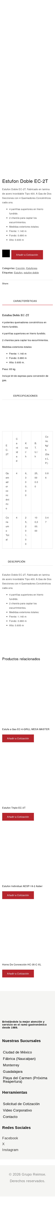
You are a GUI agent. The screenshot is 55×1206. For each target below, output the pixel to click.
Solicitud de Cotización (21, 1104)
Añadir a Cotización (27, 254)
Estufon (18, 272)
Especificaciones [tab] (25, 395)
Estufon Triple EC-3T (14, 807)
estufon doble (31, 272)
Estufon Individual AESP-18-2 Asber (22, 886)
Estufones (31, 268)
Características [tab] (25, 301)
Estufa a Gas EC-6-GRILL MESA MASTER (26, 729)
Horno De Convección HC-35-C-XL (21, 964)
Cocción (20, 268)
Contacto (10, 1117)
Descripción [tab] (16, 561)
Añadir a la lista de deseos (6, 253)
